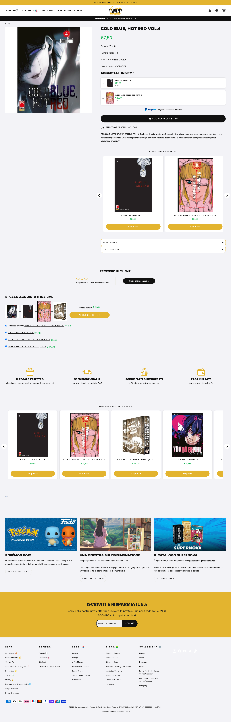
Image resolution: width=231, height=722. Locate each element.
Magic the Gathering (114, 671)
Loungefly (143, 686)
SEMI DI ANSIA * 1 (133, 215)
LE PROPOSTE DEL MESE (69, 10)
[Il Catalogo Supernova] (190, 534)
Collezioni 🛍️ (30, 10)
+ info (116, 85)
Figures (142, 653)
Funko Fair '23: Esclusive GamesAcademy (149, 672)
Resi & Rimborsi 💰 (13, 658)
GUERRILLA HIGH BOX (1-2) (27, 347)
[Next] (227, 195)
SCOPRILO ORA (165, 578)
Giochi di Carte (112, 662)
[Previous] (99, 195)
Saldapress (76, 680)
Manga (75, 658)
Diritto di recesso (12, 693)
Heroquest (110, 684)
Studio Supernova (113, 675)
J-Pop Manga (77, 662)
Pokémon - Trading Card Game (118, 667)
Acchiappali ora (19, 571)
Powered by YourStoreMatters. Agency (115, 712)
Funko (141, 667)
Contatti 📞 (9, 662)
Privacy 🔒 (9, 680)
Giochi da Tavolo (113, 653)
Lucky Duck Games (114, 680)
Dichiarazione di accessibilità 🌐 (18, 684)
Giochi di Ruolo (112, 658)
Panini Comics (77, 671)
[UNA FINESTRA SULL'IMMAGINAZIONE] (115, 534)
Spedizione (110, 242)
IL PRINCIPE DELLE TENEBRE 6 (195, 215)
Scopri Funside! (11, 689)
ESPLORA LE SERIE (93, 578)
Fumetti (75, 653)
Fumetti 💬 (12, 10)
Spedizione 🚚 (11, 653)
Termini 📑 (9, 675)
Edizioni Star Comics (80, 667)
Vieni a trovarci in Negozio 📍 (17, 667)
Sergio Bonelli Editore (81, 675)
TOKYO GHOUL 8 (187, 460)
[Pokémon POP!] (41, 534)
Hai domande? (112, 249)
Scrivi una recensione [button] (139, 281)
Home (7, 24)
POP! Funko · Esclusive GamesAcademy (148, 679)
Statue (141, 658)
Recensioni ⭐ (11, 671)
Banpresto (143, 662)
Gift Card (47, 10)
